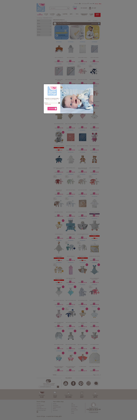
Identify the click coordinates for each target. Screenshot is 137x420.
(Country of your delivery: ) (52, 99)
